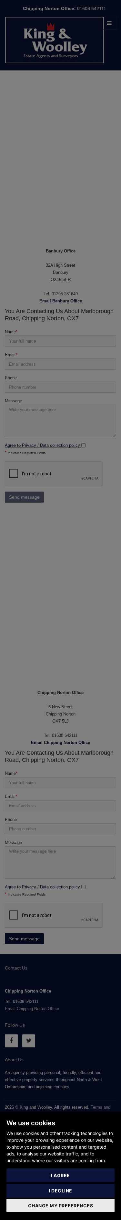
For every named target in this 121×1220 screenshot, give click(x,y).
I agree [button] (60, 1175)
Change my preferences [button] (60, 1205)
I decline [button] (60, 1190)
